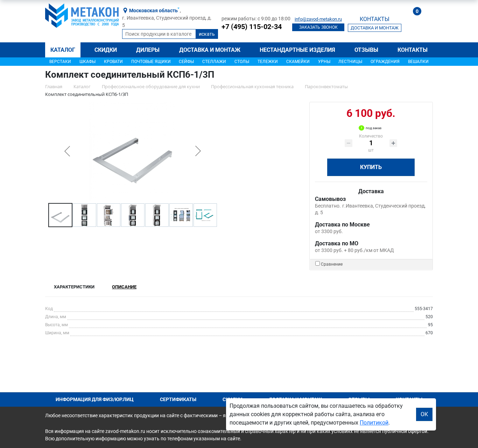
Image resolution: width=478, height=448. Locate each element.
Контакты (413, 50)
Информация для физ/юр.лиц (95, 399)
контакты (374, 19)
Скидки (105, 50)
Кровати (113, 61)
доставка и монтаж (375, 27)
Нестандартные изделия (297, 50)
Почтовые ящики (151, 61)
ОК (424, 414)
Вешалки (418, 61)
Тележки (268, 61)
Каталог (62, 50)
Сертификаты (178, 399)
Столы (241, 61)
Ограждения (385, 61)
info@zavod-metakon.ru (318, 19)
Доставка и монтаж (209, 50)
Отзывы (366, 50)
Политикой (374, 422)
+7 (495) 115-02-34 (252, 26)
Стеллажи (214, 61)
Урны (324, 61)
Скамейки (298, 61)
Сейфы (186, 61)
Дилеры (148, 50)
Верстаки (60, 61)
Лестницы (350, 61)
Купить (371, 167)
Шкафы (87, 61)
